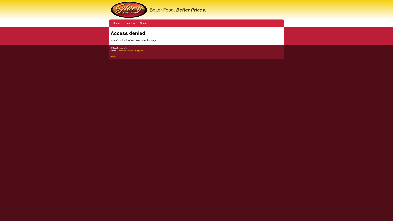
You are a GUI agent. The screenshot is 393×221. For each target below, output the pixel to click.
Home (116, 23)
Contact (144, 23)
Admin (113, 56)
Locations (130, 23)
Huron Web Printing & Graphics (130, 50)
